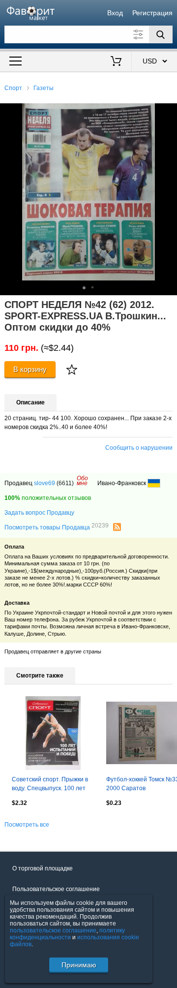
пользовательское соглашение (53, 930)
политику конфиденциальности (67, 934)
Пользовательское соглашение (56, 889)
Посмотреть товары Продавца (56, 527)
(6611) (65, 483)
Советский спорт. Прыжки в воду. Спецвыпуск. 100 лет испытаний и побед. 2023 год (52, 785)
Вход (115, 13)
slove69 (44, 483)
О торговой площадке (42, 868)
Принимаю (78, 965)
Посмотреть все (26, 824)
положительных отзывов (47, 497)
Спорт (13, 88)
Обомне (82, 481)
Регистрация (152, 13)
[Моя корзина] (116, 62)
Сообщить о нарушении (139, 447)
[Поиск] (161, 34)
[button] (168, 112)
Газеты (43, 88)
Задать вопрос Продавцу (39, 512)
